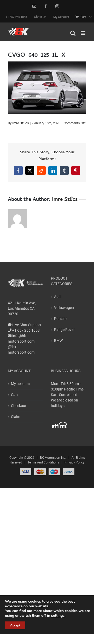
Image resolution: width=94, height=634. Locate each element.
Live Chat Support (26, 325)
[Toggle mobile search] (72, 33)
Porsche (60, 318)
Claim (15, 417)
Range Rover (64, 329)
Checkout (18, 406)
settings (57, 615)
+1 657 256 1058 (25, 330)
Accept (15, 625)
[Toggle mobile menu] (83, 33)
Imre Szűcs (20, 123)
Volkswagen (64, 307)
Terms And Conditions (43, 462)
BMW (58, 340)
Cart (14, 395)
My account (20, 384)
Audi (57, 297)
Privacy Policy (74, 462)
